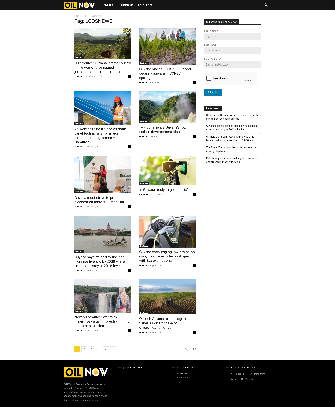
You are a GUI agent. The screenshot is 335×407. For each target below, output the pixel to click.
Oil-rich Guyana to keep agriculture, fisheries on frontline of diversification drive (167, 323)
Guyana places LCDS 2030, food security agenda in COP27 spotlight (165, 73)
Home (77, 15)
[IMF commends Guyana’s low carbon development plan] (167, 107)
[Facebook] (232, 374)
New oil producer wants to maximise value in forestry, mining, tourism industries (102, 321)
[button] (266, 5)
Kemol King (145, 194)
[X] (232, 379)
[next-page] (113, 349)
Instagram (259, 373)
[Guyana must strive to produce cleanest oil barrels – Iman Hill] (102, 174)
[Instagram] (251, 374)
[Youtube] (242, 379)
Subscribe (212, 92)
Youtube (249, 379)
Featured (79, 57)
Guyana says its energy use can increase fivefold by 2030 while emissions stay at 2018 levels (99, 261)
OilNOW (78, 76)
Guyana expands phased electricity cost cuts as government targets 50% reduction (232, 127)
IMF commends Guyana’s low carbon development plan (163, 129)
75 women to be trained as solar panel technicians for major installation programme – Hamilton (100, 135)
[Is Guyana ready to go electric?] (167, 170)
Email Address (213, 59)
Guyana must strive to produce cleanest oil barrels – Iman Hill (99, 200)
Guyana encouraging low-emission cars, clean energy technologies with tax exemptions (167, 256)
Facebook (240, 373)
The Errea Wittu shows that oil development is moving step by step (231, 149)
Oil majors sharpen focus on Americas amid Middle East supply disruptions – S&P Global (230, 138)
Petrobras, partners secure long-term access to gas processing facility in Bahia (232, 160)
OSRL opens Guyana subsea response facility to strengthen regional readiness (232, 117)
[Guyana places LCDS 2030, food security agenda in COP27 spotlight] (167, 46)
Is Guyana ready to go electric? (164, 190)
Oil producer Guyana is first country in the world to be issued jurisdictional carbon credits (102, 67)
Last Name (210, 44)
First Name (211, 30)
